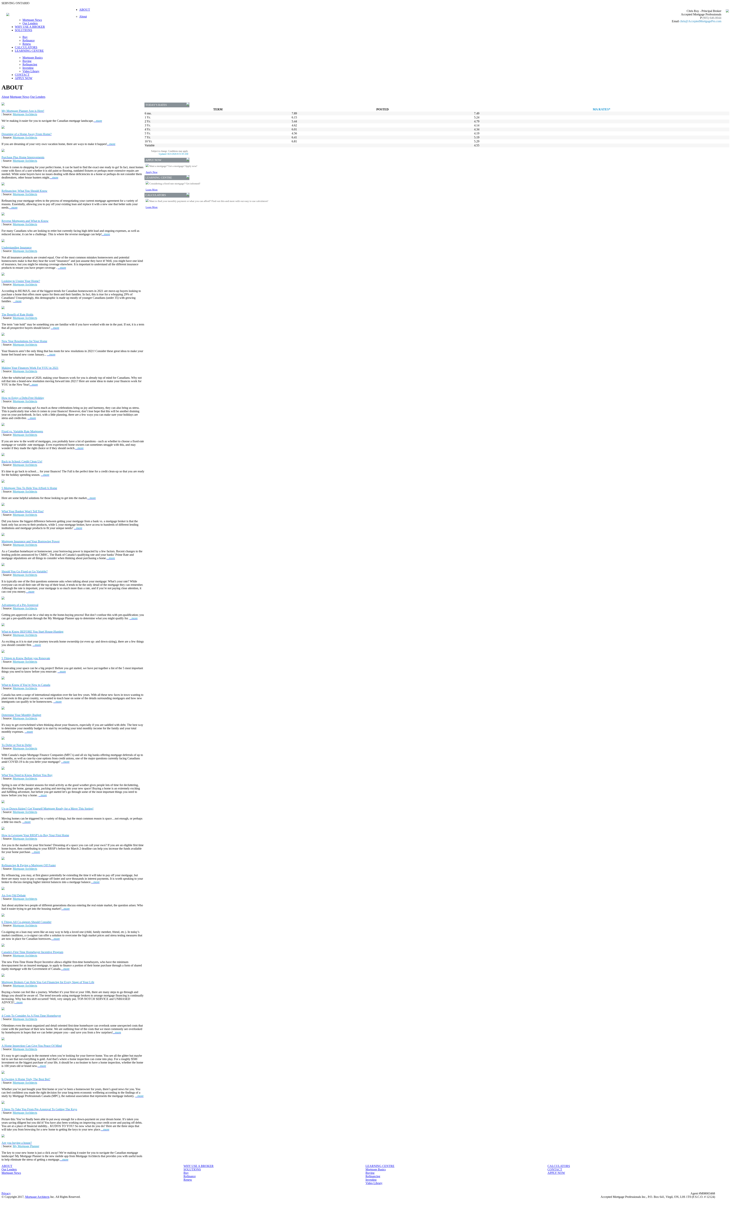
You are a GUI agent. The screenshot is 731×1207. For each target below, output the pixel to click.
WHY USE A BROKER (30, 26)
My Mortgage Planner (26, 1146)
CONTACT (22, 74)
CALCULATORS (26, 47)
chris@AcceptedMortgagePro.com (700, 21)
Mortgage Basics (32, 57)
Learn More (152, 189)
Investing (28, 67)
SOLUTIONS (192, 1169)
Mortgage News (32, 20)
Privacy (6, 1193)
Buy (25, 37)
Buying (26, 61)
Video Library (30, 71)
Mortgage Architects (25, 114)
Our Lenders (30, 23)
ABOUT (7, 1166)
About (83, 16)
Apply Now (151, 172)
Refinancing (29, 64)
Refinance (28, 40)
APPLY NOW (23, 78)
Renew (26, 43)
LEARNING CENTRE (380, 1166)
